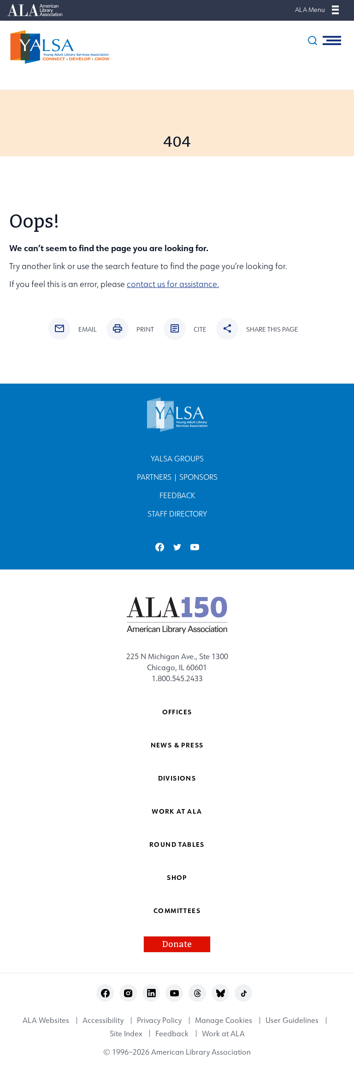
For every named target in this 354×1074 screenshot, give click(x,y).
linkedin (151, 993)
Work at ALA (177, 811)
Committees (177, 910)
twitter (177, 547)
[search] (312, 40)
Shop (177, 877)
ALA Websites (46, 1020)
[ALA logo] (177, 615)
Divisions (177, 778)
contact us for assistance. (173, 284)
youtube (194, 547)
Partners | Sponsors (177, 477)
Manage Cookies (223, 1020)
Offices (177, 711)
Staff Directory (177, 513)
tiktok (243, 993)
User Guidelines (292, 1020)
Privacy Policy (159, 1020)
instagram (128, 993)
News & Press (177, 745)
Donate (177, 944)
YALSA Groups (177, 458)
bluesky (220, 993)
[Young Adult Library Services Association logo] (55, 47)
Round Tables (177, 844)
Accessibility (103, 1020)
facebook (159, 547)
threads (197, 993)
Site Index (126, 1033)
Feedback (177, 495)
